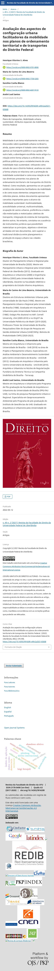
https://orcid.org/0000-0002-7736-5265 (22, 78)
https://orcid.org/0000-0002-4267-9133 (22, 90)
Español (7, 711)
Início (5, 9)
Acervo (13, 9)
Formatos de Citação (13, 647)
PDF (8, 496)
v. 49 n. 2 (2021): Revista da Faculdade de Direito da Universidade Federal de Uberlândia (24, 13)
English (7, 707)
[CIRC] (18, 940)
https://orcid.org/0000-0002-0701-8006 (22, 67)
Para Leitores (9, 682)
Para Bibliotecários (11, 691)
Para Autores (9, 686)
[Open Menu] (3, 3)
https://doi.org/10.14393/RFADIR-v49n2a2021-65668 (24, 641)
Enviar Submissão (14, 665)
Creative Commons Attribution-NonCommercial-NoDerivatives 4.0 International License (26, 566)
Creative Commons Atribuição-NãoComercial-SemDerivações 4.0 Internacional (23, 808)
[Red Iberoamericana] (29, 869)
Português (9, 715)
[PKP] (29, 885)
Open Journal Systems (14, 727)
